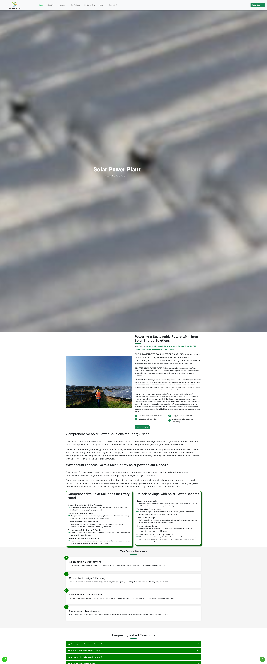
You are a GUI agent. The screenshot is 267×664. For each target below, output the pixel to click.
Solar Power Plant (118, 176)
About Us (50, 5)
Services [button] (62, 5)
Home (41, 5)
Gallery (102, 5)
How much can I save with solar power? (86, 650)
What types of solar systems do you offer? (87, 644)
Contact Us (113, 5)
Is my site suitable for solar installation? (86, 657)
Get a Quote (257, 5)
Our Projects (75, 5)
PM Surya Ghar (89, 5)
